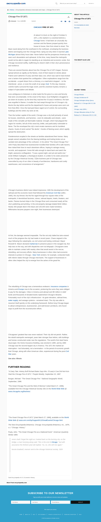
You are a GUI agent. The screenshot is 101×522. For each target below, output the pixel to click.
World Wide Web (57, 389)
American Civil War (53, 193)
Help (34, 514)
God (47, 84)
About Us (27, 514)
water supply (13, 300)
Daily (80, 514)
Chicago (37, 41)
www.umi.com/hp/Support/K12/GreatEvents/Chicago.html (40, 420)
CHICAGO (38, 27)
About (81, 25)
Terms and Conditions (70, 514)
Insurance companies (59, 286)
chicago (54, 442)
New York (36, 255)
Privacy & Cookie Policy (54, 514)
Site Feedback (42, 514)
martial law (34, 244)
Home (20, 514)
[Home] (16, 3)
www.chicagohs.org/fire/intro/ (19, 391)
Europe (21, 289)
